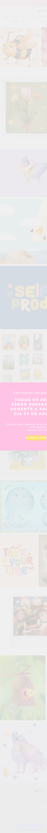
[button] (35, 437)
